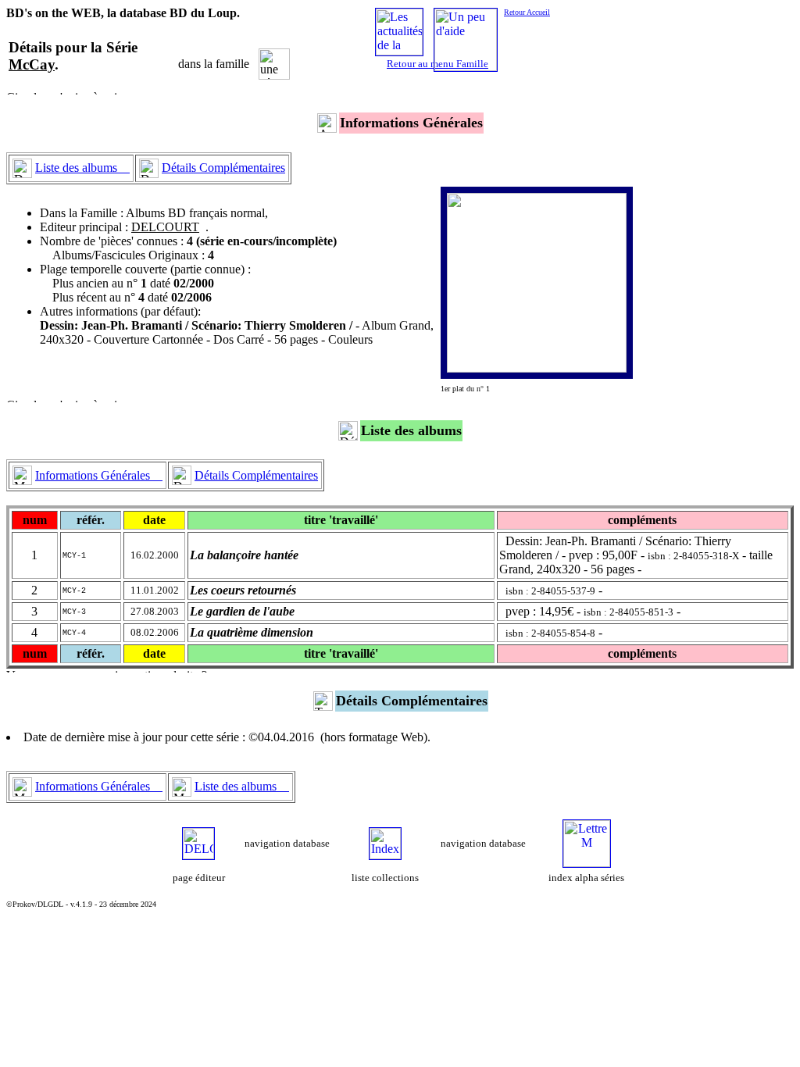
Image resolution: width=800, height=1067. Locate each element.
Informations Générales (98, 475)
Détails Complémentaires (223, 167)
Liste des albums (82, 167)
